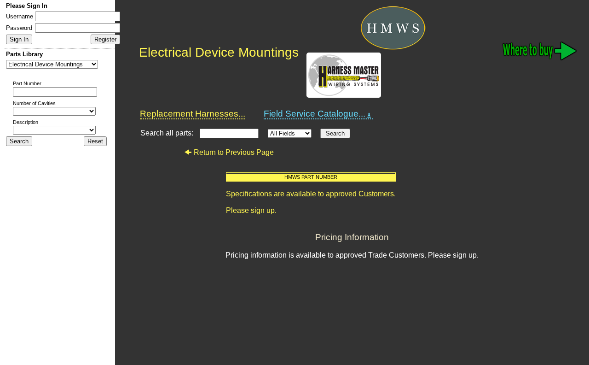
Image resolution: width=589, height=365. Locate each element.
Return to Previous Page (234, 152)
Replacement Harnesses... (192, 113)
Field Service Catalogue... (314, 113)
